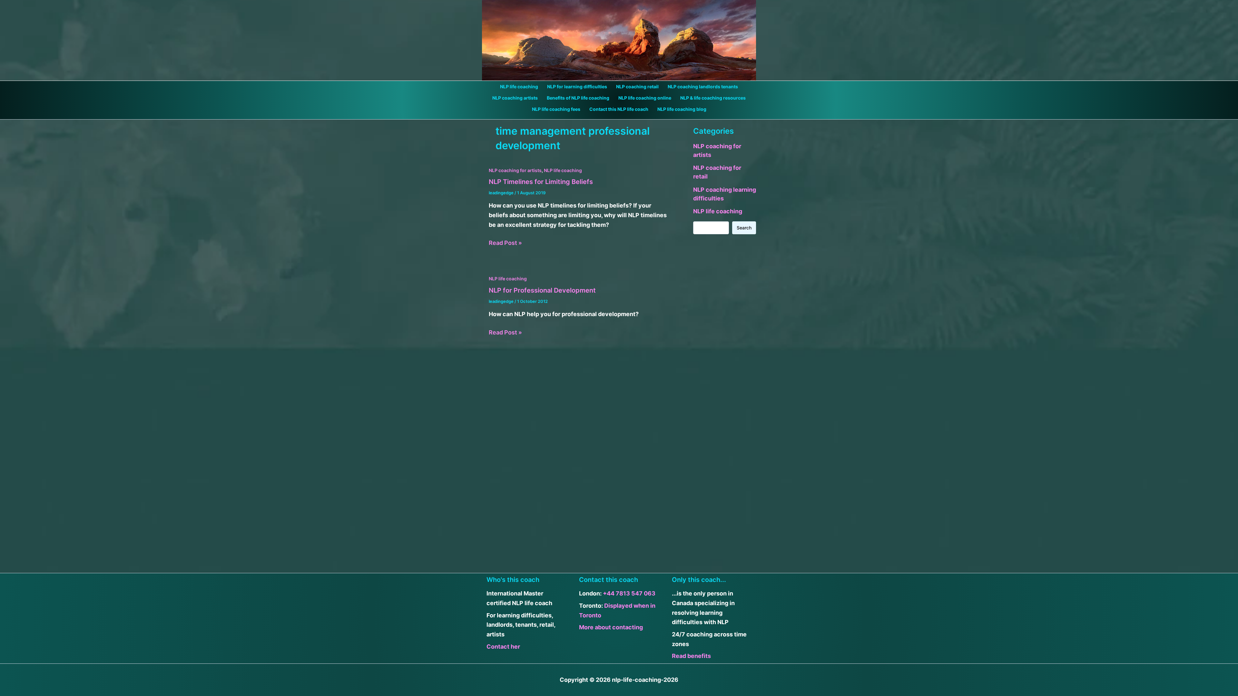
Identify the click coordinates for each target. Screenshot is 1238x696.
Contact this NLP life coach (618, 109)
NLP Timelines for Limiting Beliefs (541, 182)
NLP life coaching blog (681, 109)
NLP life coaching (519, 86)
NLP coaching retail (637, 86)
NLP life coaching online (644, 98)
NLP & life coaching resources (713, 98)
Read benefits (691, 655)
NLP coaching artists (515, 98)
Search (744, 227)
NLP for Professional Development (542, 290)
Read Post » (505, 243)
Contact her (503, 646)
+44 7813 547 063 (629, 593)
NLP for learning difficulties (577, 86)
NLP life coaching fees (556, 109)
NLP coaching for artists (515, 170)
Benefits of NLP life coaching (578, 98)
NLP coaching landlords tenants (703, 86)
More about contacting (611, 627)
